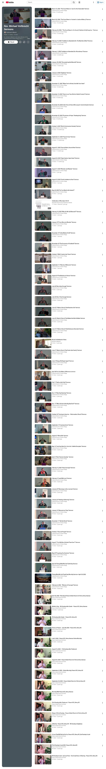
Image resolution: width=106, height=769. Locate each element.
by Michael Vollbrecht (12, 32)
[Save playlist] (20, 42)
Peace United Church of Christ (59, 597)
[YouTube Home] (10, 2)
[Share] (24, 42)
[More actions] (28, 42)
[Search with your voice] (79, 2)
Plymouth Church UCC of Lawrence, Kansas (62, 202)
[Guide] (3, 2)
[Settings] (93, 2)
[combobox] (49, 2)
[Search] (73, 2)
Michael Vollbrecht (56, 341)
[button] (17, 16)
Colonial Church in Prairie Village (59, 10)
